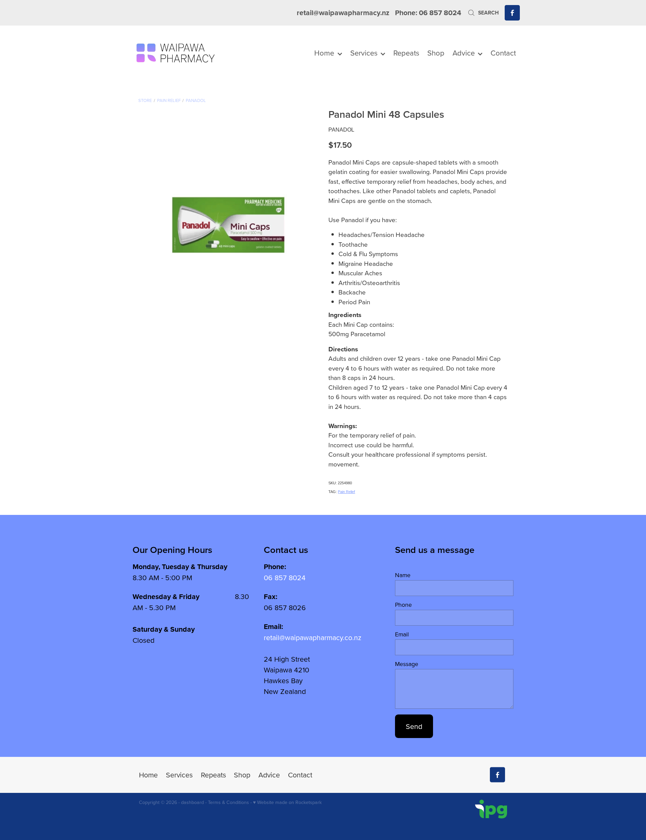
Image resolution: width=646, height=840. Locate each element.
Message (406, 664)
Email (402, 634)
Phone (403, 605)
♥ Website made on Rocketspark (287, 802)
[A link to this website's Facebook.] (512, 12)
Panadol (196, 100)
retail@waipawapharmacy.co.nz (312, 637)
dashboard (192, 802)
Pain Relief (169, 100)
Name (402, 575)
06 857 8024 (285, 577)
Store (145, 100)
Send (414, 726)
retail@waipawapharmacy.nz (343, 12)
